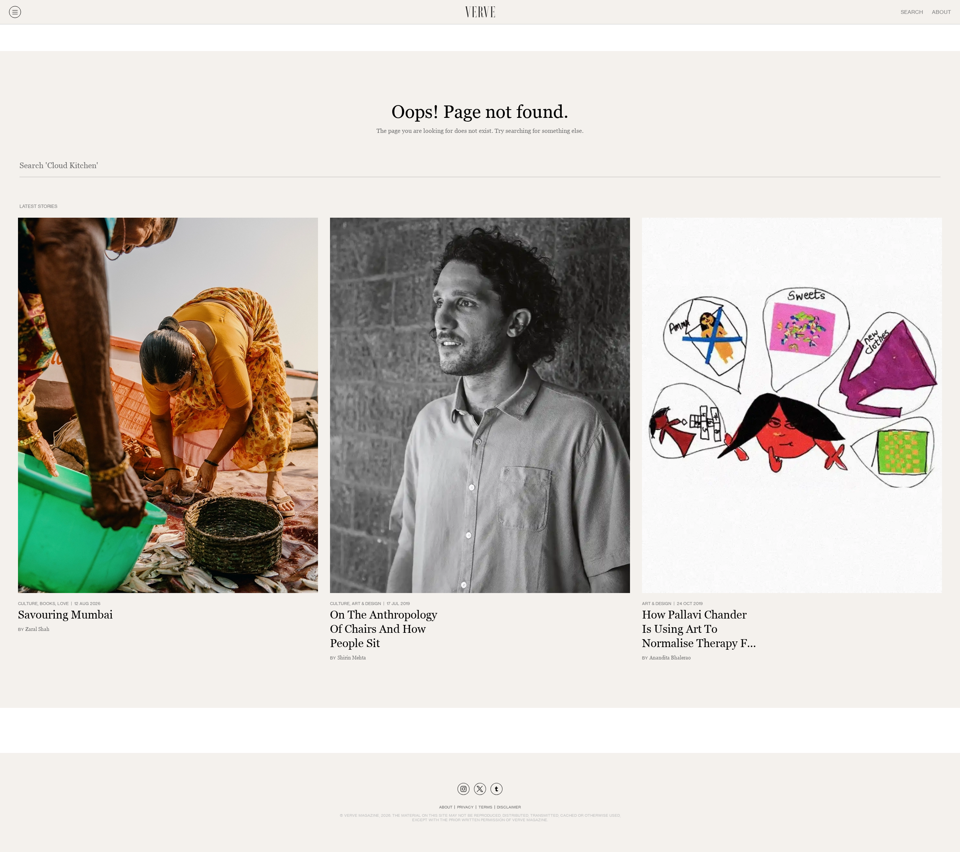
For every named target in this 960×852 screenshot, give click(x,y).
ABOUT (446, 807)
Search (912, 12)
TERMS (485, 807)
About (941, 12)
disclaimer (509, 807)
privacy (465, 807)
